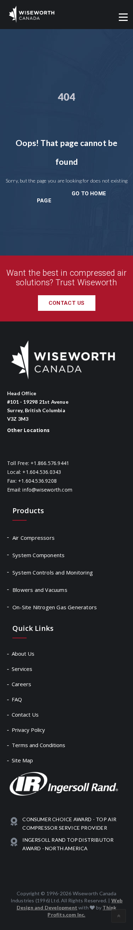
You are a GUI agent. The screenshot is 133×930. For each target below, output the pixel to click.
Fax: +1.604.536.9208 (32, 480)
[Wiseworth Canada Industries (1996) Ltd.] (32, 14)
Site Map (22, 760)
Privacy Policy (28, 729)
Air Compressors (33, 537)
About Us (23, 653)
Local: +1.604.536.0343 (34, 472)
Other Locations (28, 430)
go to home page (71, 197)
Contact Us (67, 303)
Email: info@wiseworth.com (39, 489)
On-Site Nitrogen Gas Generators (54, 607)
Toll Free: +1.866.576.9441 (38, 463)
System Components (38, 555)
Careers (21, 684)
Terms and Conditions (38, 745)
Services (22, 668)
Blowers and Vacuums (39, 589)
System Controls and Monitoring (52, 572)
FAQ (17, 699)
